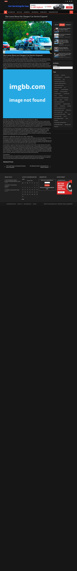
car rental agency (57, 93)
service (65, 116)
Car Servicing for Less (11, 203)
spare (67, 118)
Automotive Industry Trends (59, 81)
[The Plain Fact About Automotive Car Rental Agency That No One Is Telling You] (56, 42)
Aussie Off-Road (57, 79)
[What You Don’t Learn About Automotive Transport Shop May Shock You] (56, 55)
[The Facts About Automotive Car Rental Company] (56, 30)
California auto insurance (59, 85)
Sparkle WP (70, 203)
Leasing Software (57, 103)
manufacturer (62, 106)
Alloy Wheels (67, 77)
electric (55, 99)
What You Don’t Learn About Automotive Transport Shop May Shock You (65, 54)
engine (60, 99)
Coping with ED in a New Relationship (61, 97)
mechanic (69, 106)
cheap (55, 95)
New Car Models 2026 (58, 112)
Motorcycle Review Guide (59, 110)
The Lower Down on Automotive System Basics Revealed (16, 166)
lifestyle (56, 106)
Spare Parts (43, 12)
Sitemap (34, 203)
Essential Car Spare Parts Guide (12, 190)
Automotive (11, 12)
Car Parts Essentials (63, 91)
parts (66, 112)
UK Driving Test (68, 124)
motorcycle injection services (59, 108)
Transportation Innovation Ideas (60, 122)
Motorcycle (35, 12)
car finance (56, 89)
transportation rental (58, 124)
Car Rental (27, 12)
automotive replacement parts (60, 83)
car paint (56, 91)
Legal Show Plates (66, 103)
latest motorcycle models (59, 101)
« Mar (23, 199)
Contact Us (19, 203)
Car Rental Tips (66, 93)
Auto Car (19, 12)
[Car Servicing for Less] (5, 12)
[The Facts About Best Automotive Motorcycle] (56, 49)
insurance (66, 99)
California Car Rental (58, 87)
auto (64, 79)
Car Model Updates (64, 89)
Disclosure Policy (28, 203)
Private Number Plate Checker (59, 114)
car (65, 87)
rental (69, 114)
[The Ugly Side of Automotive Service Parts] (56, 36)
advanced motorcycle (58, 77)
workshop (56, 126)
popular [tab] (62, 24)
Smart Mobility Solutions (58, 118)
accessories (56, 75)
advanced (63, 75)
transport (56, 120)
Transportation (53, 12)
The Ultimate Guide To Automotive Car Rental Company (39, 166)
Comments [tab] (68, 24)
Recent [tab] (57, 24)
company (61, 95)
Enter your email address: (47, 184)
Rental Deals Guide (57, 116)
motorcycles (68, 110)
